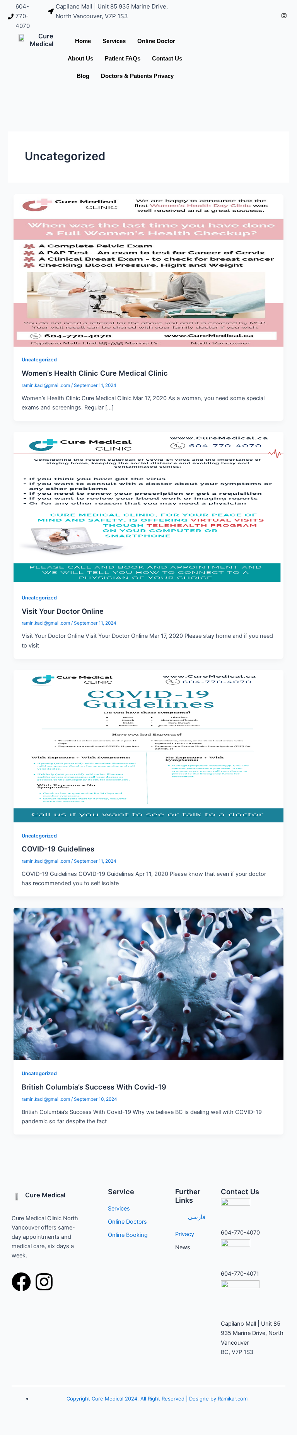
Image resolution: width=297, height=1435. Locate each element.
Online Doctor (156, 41)
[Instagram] (284, 16)
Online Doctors (127, 1221)
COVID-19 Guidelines (58, 848)
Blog (83, 76)
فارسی (196, 1217)
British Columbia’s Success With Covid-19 (94, 1087)
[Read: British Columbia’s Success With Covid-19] (149, 983)
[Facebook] (273, 16)
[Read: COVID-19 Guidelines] (149, 745)
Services (114, 41)
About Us (80, 58)
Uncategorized (39, 360)
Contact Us (167, 58)
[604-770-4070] (24, 16)
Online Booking (128, 1234)
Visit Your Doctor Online (63, 611)
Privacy (184, 1234)
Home (83, 41)
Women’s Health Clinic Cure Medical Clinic (95, 373)
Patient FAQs (122, 58)
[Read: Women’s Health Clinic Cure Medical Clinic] (149, 269)
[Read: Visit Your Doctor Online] (149, 507)
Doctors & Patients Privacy (137, 76)
